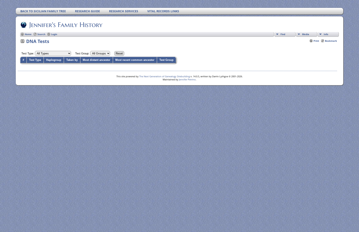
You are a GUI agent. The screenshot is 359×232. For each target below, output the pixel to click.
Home (28, 34)
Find (282, 34)
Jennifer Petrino (187, 79)
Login (54, 34)
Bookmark (331, 40)
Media (305, 34)
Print (316, 40)
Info (326, 34)
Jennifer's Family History (65, 25)
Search (41, 34)
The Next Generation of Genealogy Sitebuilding (164, 76)
